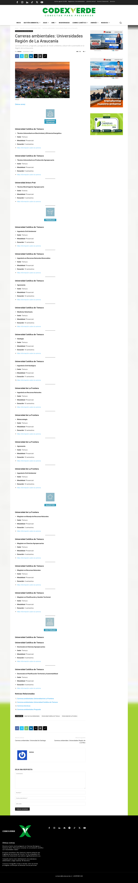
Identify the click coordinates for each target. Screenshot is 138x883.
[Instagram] (22, 2)
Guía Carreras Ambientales (32, 716)
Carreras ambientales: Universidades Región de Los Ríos (69, 742)
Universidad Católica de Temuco (51, 716)
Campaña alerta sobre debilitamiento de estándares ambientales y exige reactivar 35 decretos (19, 860)
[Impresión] (40, 56)
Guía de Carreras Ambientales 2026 (30, 28)
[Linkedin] (27, 2)
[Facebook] (17, 2)
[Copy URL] (45, 56)
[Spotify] (69, 828)
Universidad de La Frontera (69, 716)
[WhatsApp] (26, 56)
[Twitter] (37, 2)
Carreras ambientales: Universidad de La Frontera (35, 699)
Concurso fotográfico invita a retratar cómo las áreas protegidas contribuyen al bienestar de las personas (20, 864)
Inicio (16, 28)
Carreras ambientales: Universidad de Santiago (30, 740)
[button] (120, 22)
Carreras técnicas (23, 706)
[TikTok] (32, 2)
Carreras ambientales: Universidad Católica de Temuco (37, 702)
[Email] (36, 56)
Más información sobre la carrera (29, 148)
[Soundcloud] (64, 828)
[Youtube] (42, 2)
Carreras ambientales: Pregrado (29, 709)
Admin (19, 51)
